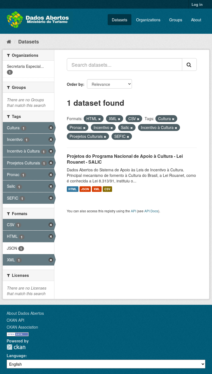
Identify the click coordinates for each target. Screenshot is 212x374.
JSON (85, 189)
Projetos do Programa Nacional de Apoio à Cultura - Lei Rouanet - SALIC (125, 159)
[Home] (9, 41)
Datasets (119, 19)
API (133, 210)
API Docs (151, 210)
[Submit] (189, 64)
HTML (72, 189)
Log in (197, 4)
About (196, 19)
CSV (107, 189)
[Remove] (99, 119)
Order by (75, 84)
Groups (175, 19)
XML (97, 189)
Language (16, 355)
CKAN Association (22, 327)
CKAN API (15, 320)
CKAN (16, 347)
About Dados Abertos (25, 313)
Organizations (148, 19)
